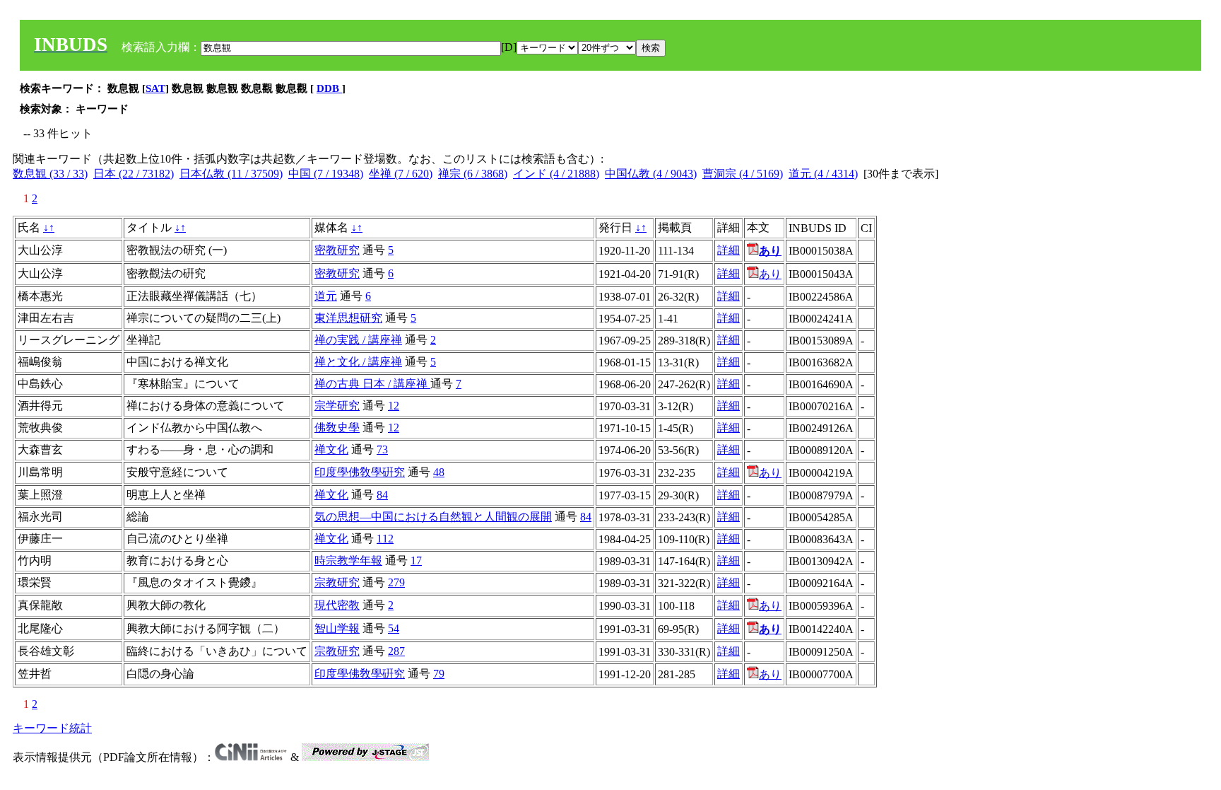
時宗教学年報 (348, 560)
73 (382, 449)
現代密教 (337, 605)
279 (396, 582)
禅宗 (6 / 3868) (472, 174)
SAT (155, 88)
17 (416, 560)
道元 (325, 296)
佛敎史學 (337, 428)
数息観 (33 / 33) (50, 174)
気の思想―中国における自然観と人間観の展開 (433, 517)
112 (385, 539)
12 (393, 406)
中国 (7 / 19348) (325, 174)
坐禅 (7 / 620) (400, 174)
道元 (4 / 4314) (823, 174)
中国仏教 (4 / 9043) (651, 174)
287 (396, 651)
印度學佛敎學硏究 (359, 472)
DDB (329, 88)
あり (770, 274)
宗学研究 (337, 406)
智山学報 (337, 628)
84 (382, 495)
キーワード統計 (52, 728)
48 (438, 472)
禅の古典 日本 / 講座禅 (372, 384)
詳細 (728, 250)
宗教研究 (337, 582)
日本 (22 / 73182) (133, 174)
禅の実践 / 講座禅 (358, 340)
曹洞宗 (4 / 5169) (742, 174)
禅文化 (331, 449)
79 (438, 674)
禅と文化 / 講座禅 (358, 362)
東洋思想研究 (348, 318)
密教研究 (337, 250)
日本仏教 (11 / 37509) (231, 174)
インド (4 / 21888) (556, 174)
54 (393, 628)
